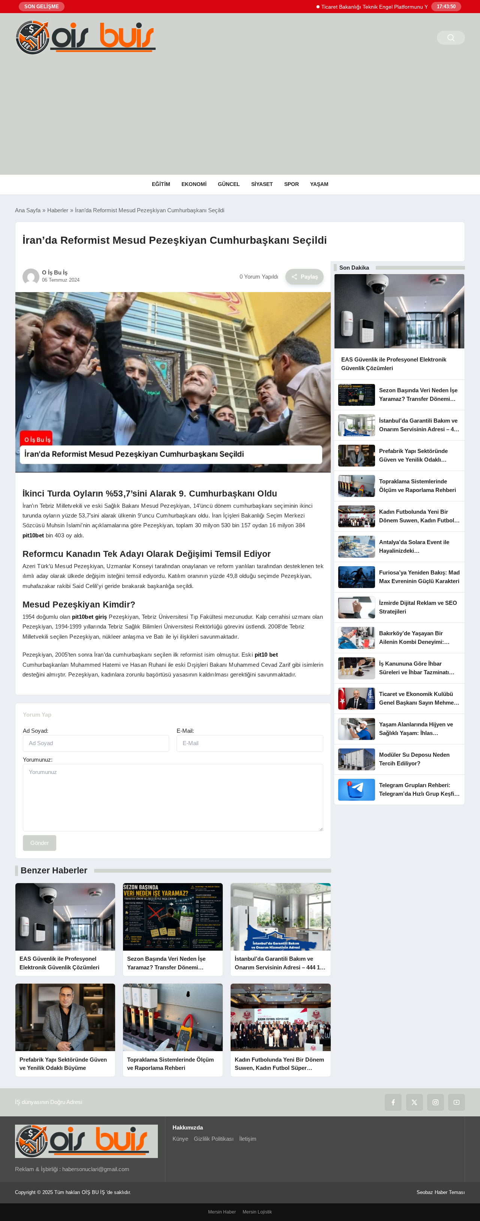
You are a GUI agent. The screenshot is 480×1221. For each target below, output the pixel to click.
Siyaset (262, 184)
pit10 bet (266, 654)
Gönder (39, 843)
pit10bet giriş (89, 617)
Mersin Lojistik (257, 1212)
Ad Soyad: (35, 731)
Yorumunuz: (37, 759)
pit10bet (33, 535)
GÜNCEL (229, 184)
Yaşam (319, 184)
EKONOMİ (194, 184)
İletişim (247, 1139)
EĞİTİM (161, 184)
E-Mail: (185, 731)
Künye (180, 1139)
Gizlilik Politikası (214, 1139)
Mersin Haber (222, 1212)
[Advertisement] (240, 118)
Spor (291, 184)
